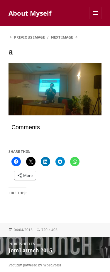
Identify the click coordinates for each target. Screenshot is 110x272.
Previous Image (29, 37)
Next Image (62, 37)
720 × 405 (49, 229)
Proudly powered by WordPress (35, 265)
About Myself (30, 13)
